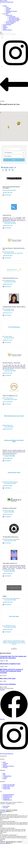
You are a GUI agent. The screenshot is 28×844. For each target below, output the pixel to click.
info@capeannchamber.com (6, 753)
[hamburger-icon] (0, 3)
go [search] (14, 159)
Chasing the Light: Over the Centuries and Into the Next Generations (13, 657)
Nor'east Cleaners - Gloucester (11, 362)
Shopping (5, 27)
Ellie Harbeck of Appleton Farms (10, 663)
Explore (5, 5)
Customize (3, 810)
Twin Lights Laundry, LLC (10, 563)
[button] (8, 127)
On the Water (12, 16)
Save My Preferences (11, 841)
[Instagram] (15, 66)
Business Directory (7, 29)
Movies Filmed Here (11, 21)
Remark (13, 821)
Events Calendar (10, 23)
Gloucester (8, 8)
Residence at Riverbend (9, 508)
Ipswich (8, 9)
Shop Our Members (12, 641)
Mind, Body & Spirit (14, 20)
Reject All (9, 810)
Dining (4, 25)
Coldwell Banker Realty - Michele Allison (14, 306)
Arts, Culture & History (14, 19)
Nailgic (5, 596)
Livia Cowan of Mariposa (8, 684)
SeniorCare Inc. (7, 215)
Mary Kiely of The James (8, 678)
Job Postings (21, 641)
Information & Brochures (14, 643)
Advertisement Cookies (6, 835)
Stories (4, 28)
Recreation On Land (14, 17)
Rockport (8, 12)
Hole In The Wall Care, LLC (10, 395)
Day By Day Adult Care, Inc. (10, 278)
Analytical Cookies (5, 828)
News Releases (16, 640)
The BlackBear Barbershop (10, 537)
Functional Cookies (6, 821)
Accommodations (7, 24)
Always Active (14, 814)
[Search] (14, 34)
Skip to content (3, 0)
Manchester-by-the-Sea (11, 11)
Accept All (14, 810)
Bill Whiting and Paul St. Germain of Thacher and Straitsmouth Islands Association (11, 671)
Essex (7, 7)
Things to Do (9, 15)
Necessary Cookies (6, 814)
